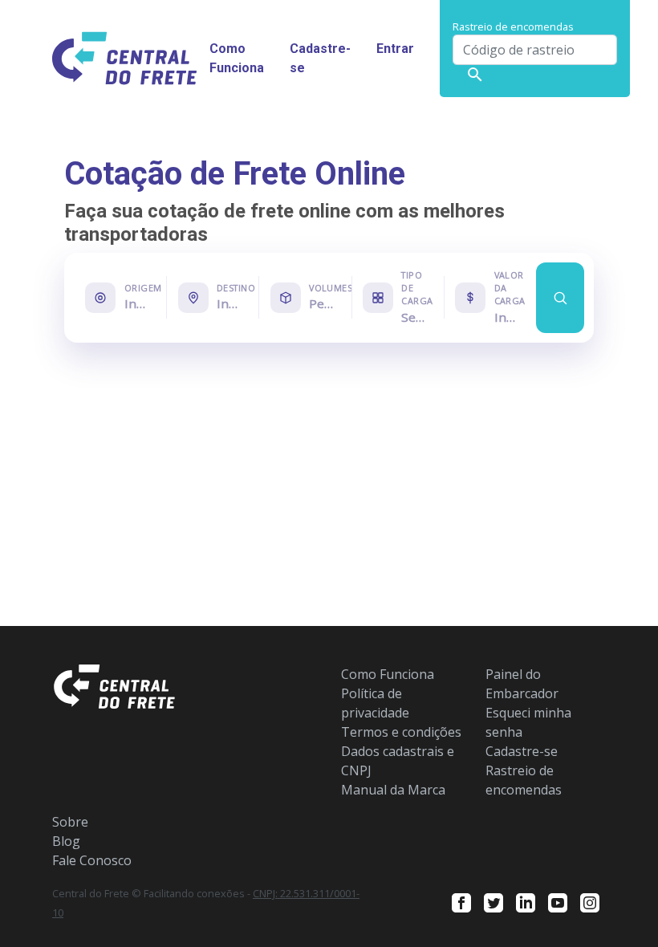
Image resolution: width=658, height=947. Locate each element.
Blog (66, 841)
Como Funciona (236, 58)
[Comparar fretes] (560, 297)
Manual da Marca (393, 790)
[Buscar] (475, 74)
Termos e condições (401, 732)
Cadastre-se (320, 58)
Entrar (395, 48)
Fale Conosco (92, 860)
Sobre (70, 822)
